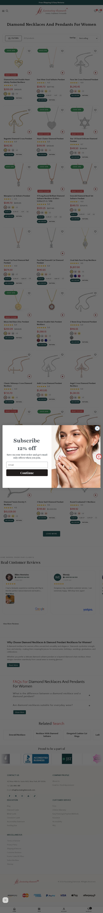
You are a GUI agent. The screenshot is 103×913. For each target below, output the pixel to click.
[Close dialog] (97, 428)
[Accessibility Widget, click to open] (99, 456)
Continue (27, 473)
